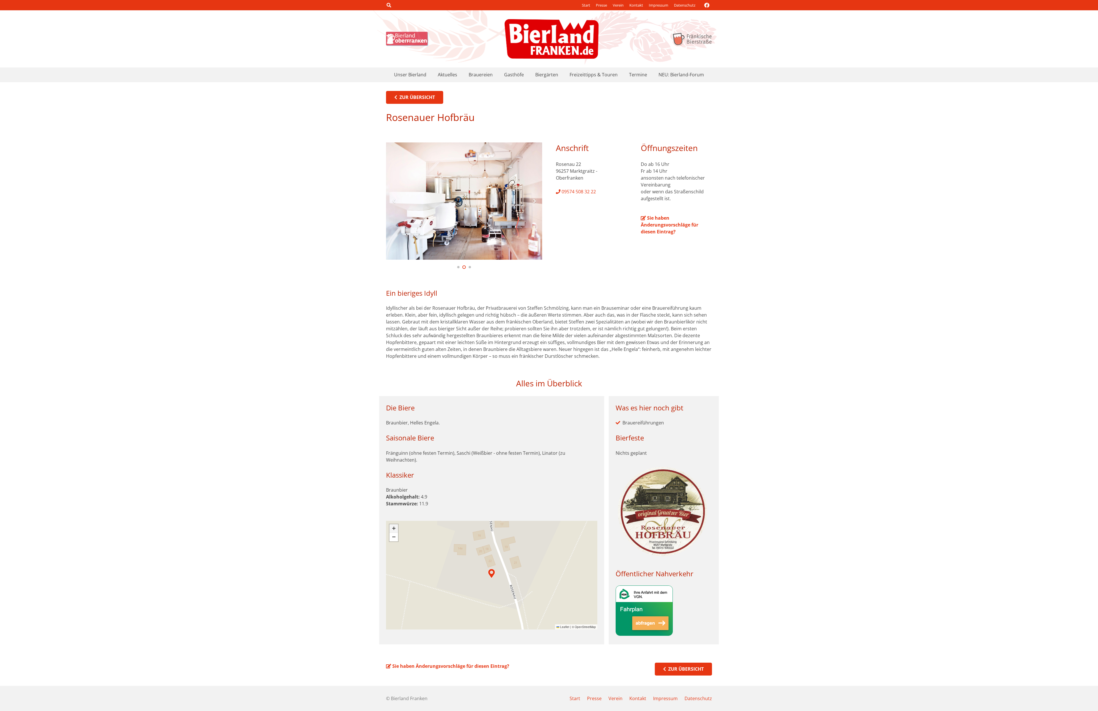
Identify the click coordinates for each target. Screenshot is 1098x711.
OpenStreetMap (585, 627)
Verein (618, 5)
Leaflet (564, 627)
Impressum (658, 5)
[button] (389, 5)
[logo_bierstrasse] (692, 39)
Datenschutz (684, 5)
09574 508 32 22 (578, 191)
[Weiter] (534, 201)
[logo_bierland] (408, 39)
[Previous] (394, 201)
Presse (601, 5)
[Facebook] (707, 5)
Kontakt (636, 5)
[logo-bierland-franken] (551, 39)
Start (586, 5)
